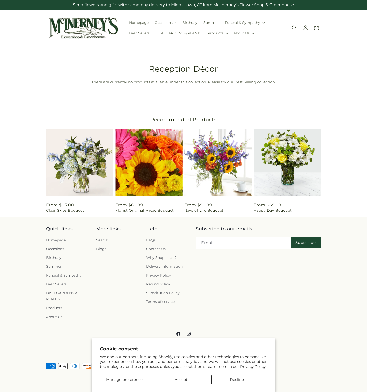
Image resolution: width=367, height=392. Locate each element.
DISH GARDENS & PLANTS (61, 295)
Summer (54, 266)
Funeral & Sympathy (63, 275)
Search (102, 240)
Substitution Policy (163, 292)
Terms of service (160, 301)
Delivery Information (164, 266)
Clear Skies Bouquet (65, 210)
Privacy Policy (253, 366)
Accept (181, 379)
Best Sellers (56, 284)
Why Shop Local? (161, 257)
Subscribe (305, 242)
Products (54, 308)
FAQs (151, 240)
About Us (54, 316)
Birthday (53, 257)
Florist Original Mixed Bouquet (144, 210)
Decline (237, 379)
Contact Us (156, 249)
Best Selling (245, 82)
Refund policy (158, 284)
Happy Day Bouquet (273, 210)
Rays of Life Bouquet (204, 210)
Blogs (101, 249)
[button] (165, 22)
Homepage (56, 240)
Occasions (55, 249)
